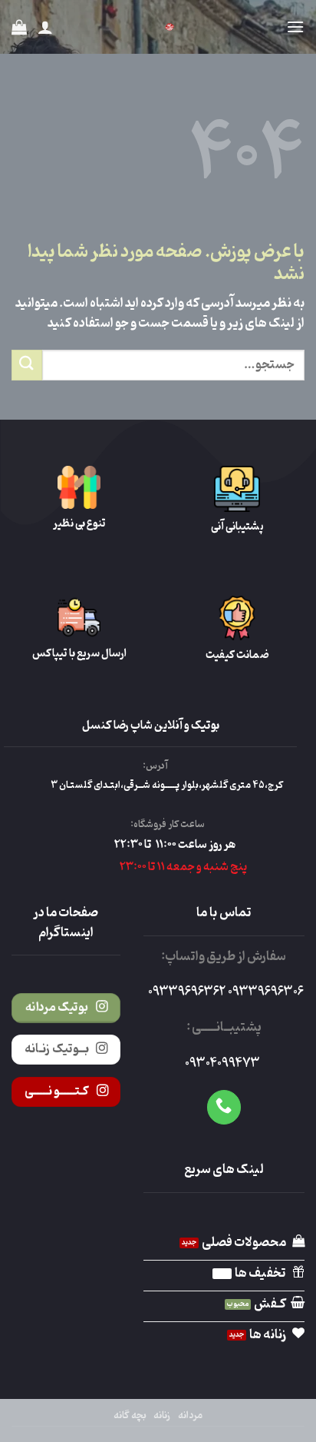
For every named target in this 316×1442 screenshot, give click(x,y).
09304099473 (222, 1064)
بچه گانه (130, 1416)
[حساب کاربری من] (45, 27)
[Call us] (224, 1107)
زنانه (161, 1416)
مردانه (190, 1416)
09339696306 (264, 992)
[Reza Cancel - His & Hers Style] (169, 27)
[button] (295, 26)
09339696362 (186, 992)
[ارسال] (27, 365)
